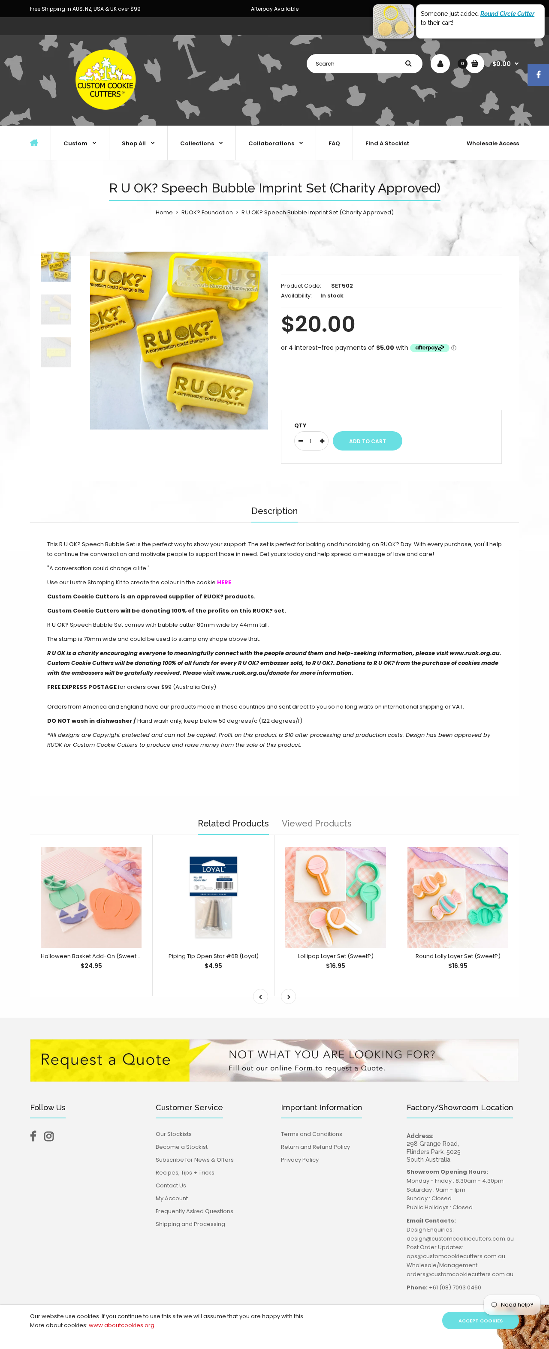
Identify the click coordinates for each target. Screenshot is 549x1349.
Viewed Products (317, 823)
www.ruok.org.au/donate (253, 673)
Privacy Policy (300, 1160)
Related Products (233, 823)
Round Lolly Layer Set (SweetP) (458, 956)
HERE (224, 582)
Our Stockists (174, 1134)
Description (274, 511)
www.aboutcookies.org (121, 1325)
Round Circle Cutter (507, 13)
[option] (179, 341)
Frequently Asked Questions (194, 1211)
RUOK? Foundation (207, 212)
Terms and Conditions (311, 1134)
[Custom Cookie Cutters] (107, 116)
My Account (172, 1198)
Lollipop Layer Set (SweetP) (336, 956)
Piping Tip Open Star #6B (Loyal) (214, 956)
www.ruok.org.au (474, 653)
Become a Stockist (182, 1147)
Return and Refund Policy (315, 1147)
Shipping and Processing (190, 1224)
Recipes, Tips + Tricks (185, 1173)
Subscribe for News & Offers (195, 1160)
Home (164, 212)
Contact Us (171, 1185)
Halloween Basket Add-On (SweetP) (91, 956)
